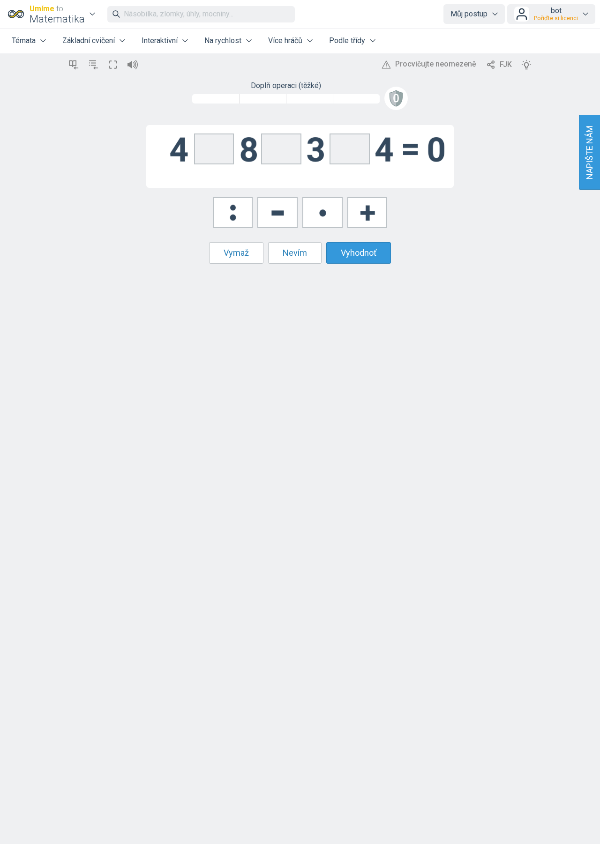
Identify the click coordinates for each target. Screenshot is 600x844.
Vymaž (236, 253)
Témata (24, 40)
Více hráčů (285, 40)
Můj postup (469, 13)
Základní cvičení (88, 40)
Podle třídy (347, 40)
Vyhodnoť (358, 253)
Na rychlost (222, 40)
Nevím (295, 253)
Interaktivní (160, 40)
